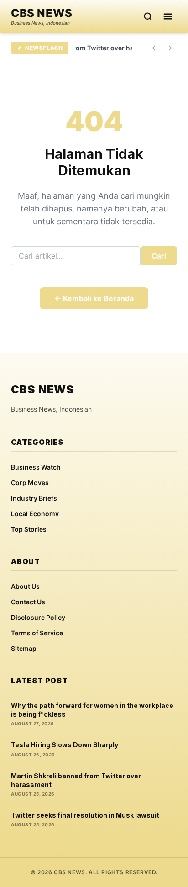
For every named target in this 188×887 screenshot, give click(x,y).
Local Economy (35, 513)
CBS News (42, 13)
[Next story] (170, 48)
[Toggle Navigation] (168, 16)
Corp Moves (30, 482)
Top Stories (29, 529)
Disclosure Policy (38, 617)
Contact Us (28, 602)
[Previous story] (153, 48)
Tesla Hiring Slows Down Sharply (64, 745)
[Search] (148, 16)
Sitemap (24, 648)
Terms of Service (37, 633)
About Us (25, 586)
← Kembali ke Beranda (94, 298)
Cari (158, 255)
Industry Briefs (34, 498)
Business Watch (36, 467)
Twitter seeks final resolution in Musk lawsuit (85, 815)
